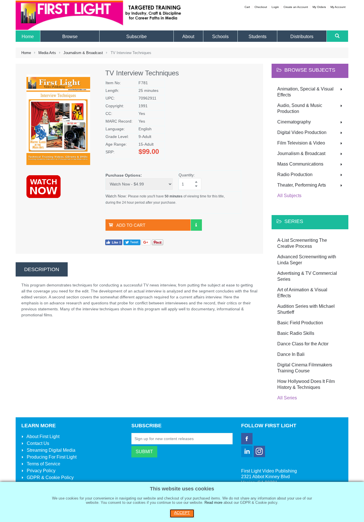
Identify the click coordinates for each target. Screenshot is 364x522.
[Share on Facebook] (113, 242)
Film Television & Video (301, 143)
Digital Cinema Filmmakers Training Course (304, 367)
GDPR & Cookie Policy (50, 477)
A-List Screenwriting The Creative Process (302, 243)
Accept (182, 512)
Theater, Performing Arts (301, 185)
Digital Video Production (301, 132)
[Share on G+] (146, 242)
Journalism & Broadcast (83, 53)
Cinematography (294, 121)
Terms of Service (43, 463)
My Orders (319, 7)
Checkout (261, 7)
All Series (287, 397)
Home (26, 53)
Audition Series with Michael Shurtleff (306, 309)
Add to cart (130, 225)
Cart (247, 7)
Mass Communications (300, 164)
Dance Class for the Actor (302, 343)
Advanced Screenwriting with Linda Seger (306, 259)
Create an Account (296, 7)
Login (275, 7)
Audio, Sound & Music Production (299, 108)
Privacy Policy (40, 470)
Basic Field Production (300, 322)
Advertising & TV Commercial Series (307, 276)
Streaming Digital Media (50, 450)
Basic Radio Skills (295, 333)
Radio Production (295, 174)
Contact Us (37, 443)
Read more (213, 502)
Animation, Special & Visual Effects (305, 91)
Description (41, 269)
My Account (338, 7)
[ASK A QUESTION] (196, 225)
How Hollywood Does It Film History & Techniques (306, 384)
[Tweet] (131, 242)
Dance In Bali (291, 354)
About (42, 436)
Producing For (51, 457)
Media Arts (47, 53)
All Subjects (289, 195)
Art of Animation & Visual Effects (302, 292)
